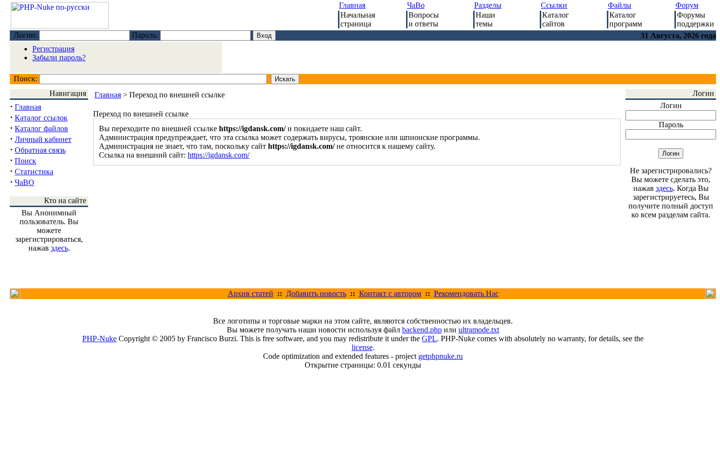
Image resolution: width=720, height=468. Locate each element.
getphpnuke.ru (440, 356)
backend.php (422, 330)
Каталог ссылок (41, 118)
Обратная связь (40, 150)
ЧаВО (24, 182)
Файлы (619, 5)
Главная (352, 5)
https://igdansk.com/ (218, 155)
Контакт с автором (390, 293)
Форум (686, 5)
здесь (59, 248)
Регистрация (53, 49)
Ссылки (554, 5)
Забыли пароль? (59, 57)
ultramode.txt (478, 330)
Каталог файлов (41, 128)
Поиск (25, 161)
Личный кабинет (43, 139)
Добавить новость (316, 293)
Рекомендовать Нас (466, 293)
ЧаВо (416, 5)
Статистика (34, 171)
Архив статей (250, 293)
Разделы (488, 5)
